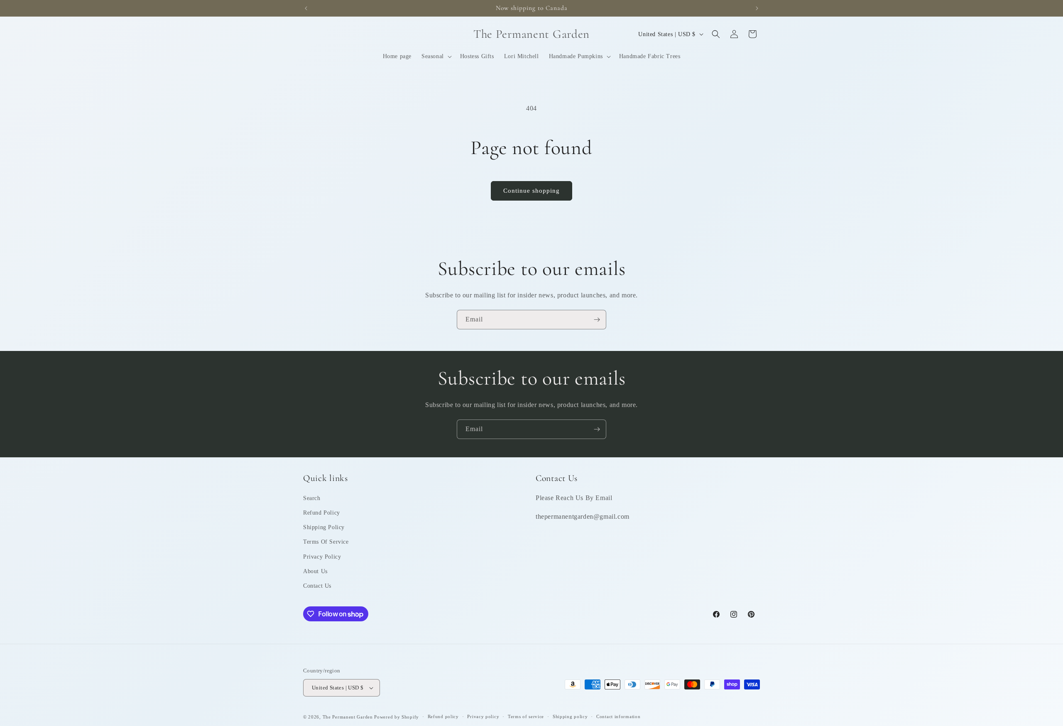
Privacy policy (483, 716)
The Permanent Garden (348, 716)
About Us (315, 571)
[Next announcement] (757, 8)
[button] (435, 56)
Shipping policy (570, 716)
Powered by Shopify (396, 716)
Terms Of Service (326, 542)
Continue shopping (531, 190)
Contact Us (317, 586)
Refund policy (443, 716)
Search (312, 498)
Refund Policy (321, 513)
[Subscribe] (597, 319)
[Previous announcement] (306, 8)
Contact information (618, 716)
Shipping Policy (324, 527)
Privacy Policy (322, 557)
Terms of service (526, 716)
